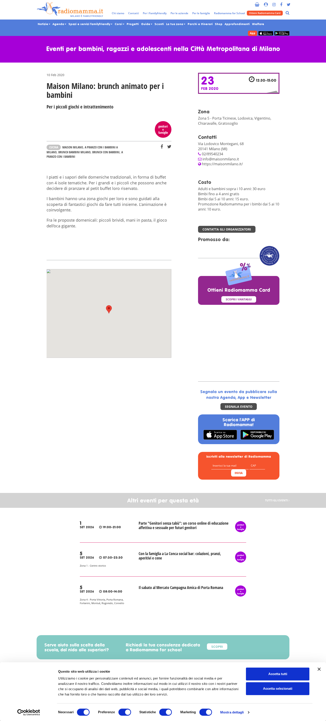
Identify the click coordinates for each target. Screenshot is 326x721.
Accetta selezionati (277, 688)
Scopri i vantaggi (239, 299)
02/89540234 (212, 154)
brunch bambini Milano (74, 152)
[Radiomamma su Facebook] (281, 3)
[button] (109, 309)
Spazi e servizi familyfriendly (90, 24)
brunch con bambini (106, 152)
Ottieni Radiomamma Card (265, 13)
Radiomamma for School (229, 13)
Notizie (43, 24)
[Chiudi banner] (319, 669)
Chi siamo (118, 13)
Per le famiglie (201, 13)
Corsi (119, 24)
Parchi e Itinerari (200, 24)
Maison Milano (72, 147)
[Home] (69, 10)
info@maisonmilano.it (220, 159)
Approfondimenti (237, 24)
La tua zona (175, 24)
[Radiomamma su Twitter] (289, 3)
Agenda (59, 24)
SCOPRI (217, 647)
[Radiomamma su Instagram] (274, 3)
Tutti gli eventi (277, 500)
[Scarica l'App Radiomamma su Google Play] (281, 33)
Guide (146, 24)
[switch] (124, 712)
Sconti (159, 24)
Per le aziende (179, 13)
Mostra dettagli (232, 712)
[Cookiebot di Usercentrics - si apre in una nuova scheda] (28, 712)
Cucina (53, 147)
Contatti (133, 13)
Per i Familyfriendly (155, 13)
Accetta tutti (277, 674)
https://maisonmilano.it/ (222, 164)
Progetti (133, 24)
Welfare (258, 24)
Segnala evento (238, 406)
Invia (239, 473)
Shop (218, 24)
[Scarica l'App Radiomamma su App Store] (265, 33)
